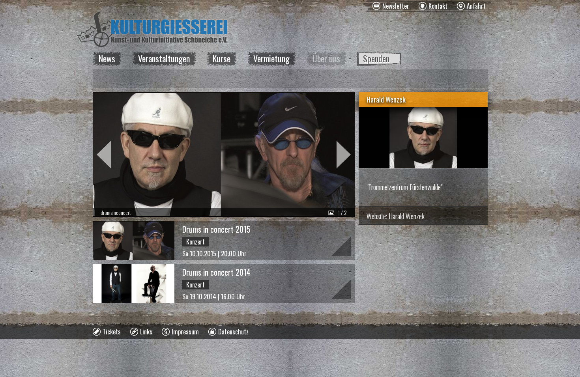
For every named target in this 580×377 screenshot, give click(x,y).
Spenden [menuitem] (376, 58)
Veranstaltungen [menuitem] (164, 58)
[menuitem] (390, 6)
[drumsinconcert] (224, 154)
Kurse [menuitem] (221, 58)
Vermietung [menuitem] (271, 58)
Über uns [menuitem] (326, 58)
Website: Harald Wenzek (396, 216)
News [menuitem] (107, 58)
